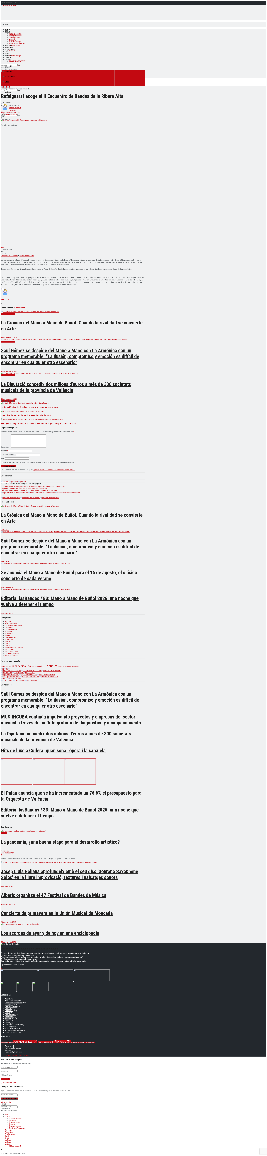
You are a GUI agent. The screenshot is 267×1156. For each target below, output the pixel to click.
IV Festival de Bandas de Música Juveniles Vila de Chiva (26, 415)
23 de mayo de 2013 (8, 922)
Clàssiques (12, 36)
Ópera (7, 643)
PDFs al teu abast (15, 61)
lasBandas (8, 55)
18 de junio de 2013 (8, 904)
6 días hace (5, 530)
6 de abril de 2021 (7, 853)
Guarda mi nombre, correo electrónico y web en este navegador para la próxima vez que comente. (38, 462)
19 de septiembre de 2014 (10, 112)
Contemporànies (14, 45)
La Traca (8, 57)
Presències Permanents (17, 44)
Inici (6, 24)
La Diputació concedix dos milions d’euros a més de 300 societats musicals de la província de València (66, 387)
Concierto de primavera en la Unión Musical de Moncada (57, 913)
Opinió (7, 82)
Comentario (5, 447)
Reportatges (9, 71)
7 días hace (5, 562)
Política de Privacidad (13, 1048)
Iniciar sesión (6, 1102)
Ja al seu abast (10, 637)
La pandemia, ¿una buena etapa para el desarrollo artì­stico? (60, 842)
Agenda (8, 622)
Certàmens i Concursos (13, 626)
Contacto (8, 1050)
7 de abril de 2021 (7, 886)
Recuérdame (8, 1075)
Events (7, 53)
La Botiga (8, 59)
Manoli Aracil (5, 851)
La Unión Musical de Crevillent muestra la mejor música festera (29, 407)
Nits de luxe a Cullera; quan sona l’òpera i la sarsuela (53, 750)
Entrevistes (8, 46)
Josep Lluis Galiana (6, 666)
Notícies (7, 30)
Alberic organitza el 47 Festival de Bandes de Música (53, 895)
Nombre (4, 451)
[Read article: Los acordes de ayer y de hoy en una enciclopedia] (73, 924)
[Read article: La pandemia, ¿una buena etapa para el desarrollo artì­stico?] (73, 831)
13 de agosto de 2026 (9, 399)
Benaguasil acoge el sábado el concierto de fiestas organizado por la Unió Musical (38, 423)
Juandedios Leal (21, 666)
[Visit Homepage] (9, 6)
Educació (12, 40)
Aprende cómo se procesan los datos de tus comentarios (54, 470)
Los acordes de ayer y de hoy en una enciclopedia (50, 933)
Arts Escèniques (10, 76)
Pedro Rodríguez (38, 666)
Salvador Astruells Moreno (64, 666)
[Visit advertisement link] (2, 87)
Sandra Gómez (75, 666)
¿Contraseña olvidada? (9, 1083)
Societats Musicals (15, 34)
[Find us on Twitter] (2, 968)
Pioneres (52, 666)
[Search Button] (19, 65)
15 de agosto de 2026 (9, 371)
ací (55, 491)
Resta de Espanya (15, 56)
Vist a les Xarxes (11, 655)
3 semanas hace (7, 587)
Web (2, 458)
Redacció (13, 110)
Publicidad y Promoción (13, 1052)
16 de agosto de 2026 (9, 338)
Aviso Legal (9, 1046)
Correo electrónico (8, 455)
